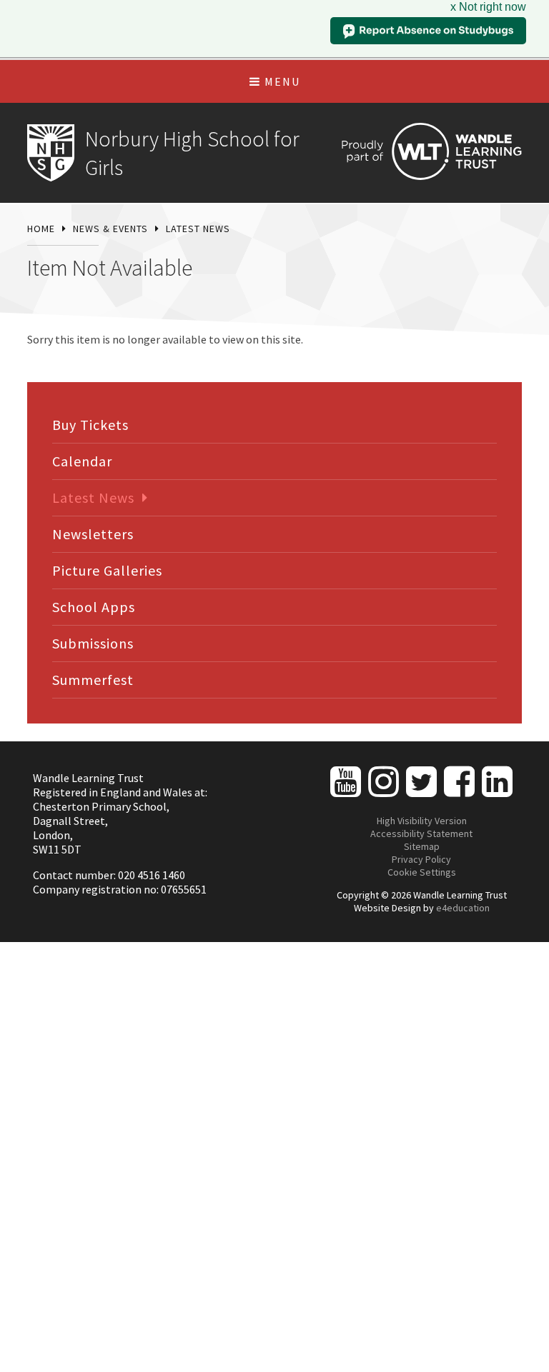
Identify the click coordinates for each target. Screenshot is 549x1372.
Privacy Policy (421, 859)
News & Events (110, 228)
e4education (463, 907)
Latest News (198, 228)
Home (41, 228)
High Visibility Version (422, 820)
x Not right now (488, 7)
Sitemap (422, 846)
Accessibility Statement (421, 833)
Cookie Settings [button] (421, 872)
